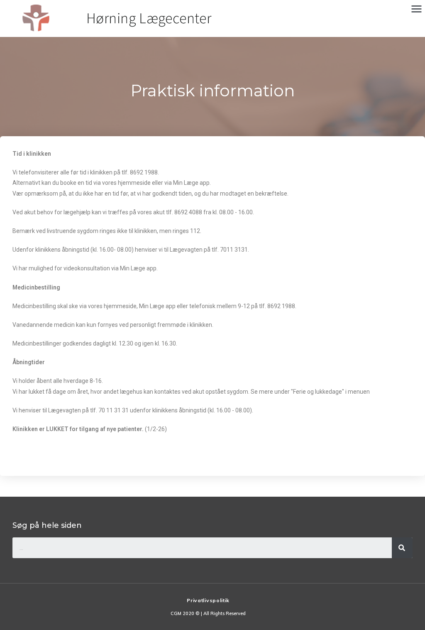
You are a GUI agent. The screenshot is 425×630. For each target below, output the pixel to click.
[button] (416, 8)
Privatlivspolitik (208, 600)
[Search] (402, 547)
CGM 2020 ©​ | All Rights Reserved (208, 613)
